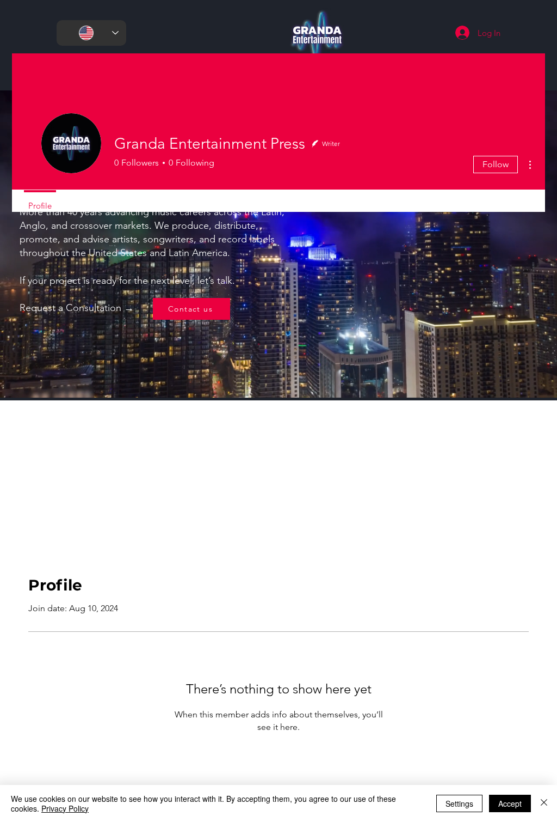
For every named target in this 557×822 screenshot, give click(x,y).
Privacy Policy (65, 808)
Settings (459, 803)
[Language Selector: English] (91, 33)
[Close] (543, 803)
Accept (510, 803)
